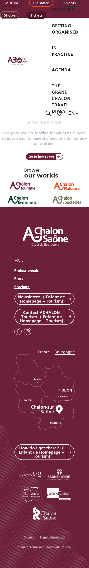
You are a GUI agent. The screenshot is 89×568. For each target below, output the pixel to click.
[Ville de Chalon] (44, 512)
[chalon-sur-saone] (21, 60)
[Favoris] (60, 113)
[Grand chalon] (59, 493)
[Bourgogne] (30, 473)
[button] (48, 113)
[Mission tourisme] (59, 473)
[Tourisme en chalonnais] (30, 493)
